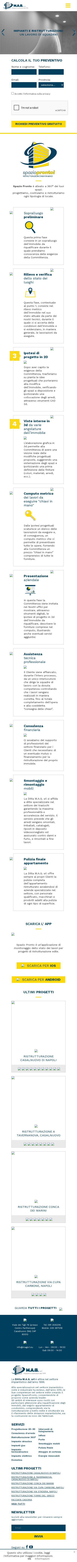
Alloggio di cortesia (49, 1452)
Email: (15, 79)
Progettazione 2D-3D (23, 1429)
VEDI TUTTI (18, 1504)
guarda (35, 1308)
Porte (41, 1439)
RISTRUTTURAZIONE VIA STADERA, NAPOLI (34, 1491)
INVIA (38, 1536)
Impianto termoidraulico (19, 1450)
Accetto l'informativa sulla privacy (32, 94)
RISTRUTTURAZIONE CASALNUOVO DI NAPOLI (38, 1058)
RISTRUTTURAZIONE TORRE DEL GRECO (32, 1496)
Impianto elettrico (21, 1456)
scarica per (41, 966)
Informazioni (42, 1558)
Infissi (41, 1435)
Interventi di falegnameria (45, 1430)
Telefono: (44, 66)
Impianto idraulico (21, 1441)
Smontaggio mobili (49, 1444)
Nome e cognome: (23, 66)
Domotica (16, 1460)
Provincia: (44, 79)
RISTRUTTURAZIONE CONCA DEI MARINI (38, 1208)
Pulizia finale (45, 1448)
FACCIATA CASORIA (21, 1500)
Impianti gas (18, 1445)
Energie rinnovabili (49, 1456)
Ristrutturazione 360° (23, 1437)
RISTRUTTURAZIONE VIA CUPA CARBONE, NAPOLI (38, 1284)
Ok (29, 1558)
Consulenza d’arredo (23, 1433)
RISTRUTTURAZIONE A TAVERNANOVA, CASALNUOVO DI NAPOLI (38, 1133)
